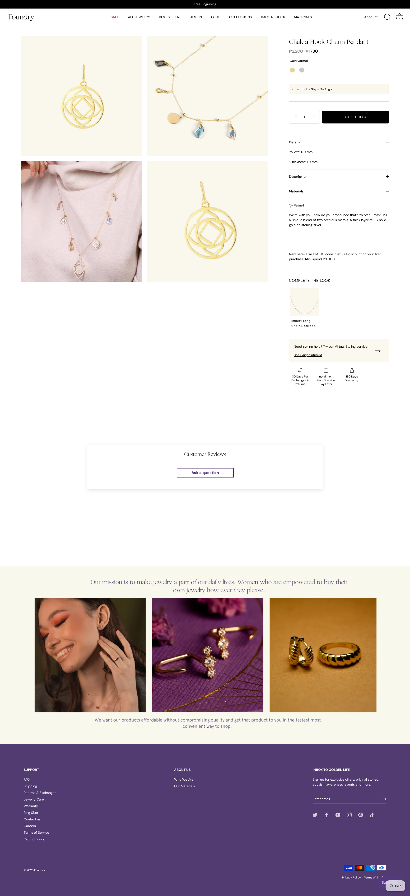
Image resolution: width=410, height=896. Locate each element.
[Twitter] (315, 814)
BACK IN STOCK (273, 17)
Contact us (32, 819)
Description (298, 176)
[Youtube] (337, 814)
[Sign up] (384, 798)
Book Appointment (308, 355)
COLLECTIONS (240, 17)
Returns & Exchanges (40, 793)
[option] (205, 4)
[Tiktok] (372, 814)
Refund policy (34, 839)
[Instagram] (349, 814)
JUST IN (196, 17)
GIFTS (215, 17)
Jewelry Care (34, 799)
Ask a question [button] (205, 472)
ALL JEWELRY (139, 17)
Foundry (39, 870)
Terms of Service (36, 832)
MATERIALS (303, 17)
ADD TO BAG (356, 117)
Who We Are (183, 779)
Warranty (31, 806)
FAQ (27, 779)
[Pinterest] (360, 814)
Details (294, 142)
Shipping (30, 786)
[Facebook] (326, 814)
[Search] (387, 17)
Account (371, 17)
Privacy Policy (351, 877)
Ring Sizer (31, 812)
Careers (30, 826)
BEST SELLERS (170, 17)
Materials (296, 191)
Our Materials (184, 786)
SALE (115, 17)
